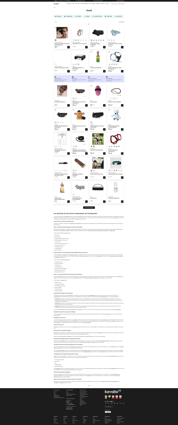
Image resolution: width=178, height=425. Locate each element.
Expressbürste (93, 198)
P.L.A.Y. (73, 124)
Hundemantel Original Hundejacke (95, 44)
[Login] (121, 3)
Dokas (82, 336)
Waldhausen (57, 100)
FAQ (67, 391)
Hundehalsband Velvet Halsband (115, 174)
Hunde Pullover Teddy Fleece (96, 174)
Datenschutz (82, 401)
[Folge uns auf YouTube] (111, 401)
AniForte (93, 342)
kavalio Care (82, 397)
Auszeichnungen (56, 396)
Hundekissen (62, 306)
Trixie (76, 309)
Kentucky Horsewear (108, 420)
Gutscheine (93, 3)
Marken (102, 3)
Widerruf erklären (69, 395)
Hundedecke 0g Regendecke (96, 150)
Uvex (64, 421)
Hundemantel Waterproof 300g (61, 67)
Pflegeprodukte (112, 230)
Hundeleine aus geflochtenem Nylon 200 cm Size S (61, 175)
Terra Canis (65, 322)
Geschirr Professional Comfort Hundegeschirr (114, 68)
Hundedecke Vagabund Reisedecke (77, 175)
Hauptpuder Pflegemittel (113, 198)
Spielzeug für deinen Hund (112, 356)
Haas (91, 100)
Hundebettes (106, 300)
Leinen (72, 230)
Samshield (55, 419)
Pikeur (55, 418)
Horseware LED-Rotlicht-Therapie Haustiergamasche (62, 44)
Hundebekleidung (88, 351)
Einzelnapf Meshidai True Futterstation (78, 68)
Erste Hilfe (88, 375)
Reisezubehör (62, 382)
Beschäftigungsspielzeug (59, 366)
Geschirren (67, 230)
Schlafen (70, 295)
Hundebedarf (115, 217)
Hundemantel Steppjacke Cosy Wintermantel (61, 127)
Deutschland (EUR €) (108, 406)
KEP (64, 419)
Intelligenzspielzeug (58, 364)
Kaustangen (69, 336)
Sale (105, 3)
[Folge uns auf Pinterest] (112, 401)
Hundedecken (61, 303)
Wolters (74, 66)
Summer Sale (69, 3)
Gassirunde (73, 346)
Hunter (56, 229)
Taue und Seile (57, 361)
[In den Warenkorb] (68, 47)
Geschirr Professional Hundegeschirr (113, 151)
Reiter (79, 3)
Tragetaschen (114, 381)
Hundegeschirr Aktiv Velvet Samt (79, 43)
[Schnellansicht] (86, 47)
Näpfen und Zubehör (87, 322)
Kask (64, 420)
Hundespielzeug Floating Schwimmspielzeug (113, 127)
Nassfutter (113, 321)
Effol (91, 66)
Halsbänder (122, 346)
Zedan (94, 421)
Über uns (55, 391)
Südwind (84, 419)
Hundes (65, 254)
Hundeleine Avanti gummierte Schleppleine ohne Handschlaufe (79, 151)
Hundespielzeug (105, 230)
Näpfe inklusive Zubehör (92, 230)
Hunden (68, 229)
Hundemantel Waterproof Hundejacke (60, 151)
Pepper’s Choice (88, 336)
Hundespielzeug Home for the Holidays (79, 127)
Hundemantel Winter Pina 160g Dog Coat (115, 44)
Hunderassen (92, 300)
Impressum (81, 400)
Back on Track (107, 421)
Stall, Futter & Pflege (84, 3)
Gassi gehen (113, 346)
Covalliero (84, 420)
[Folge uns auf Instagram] (107, 401)
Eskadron (118, 420)
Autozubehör (56, 382)
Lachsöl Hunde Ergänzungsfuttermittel (60, 199)
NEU (73, 3)
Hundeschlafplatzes (103, 296)
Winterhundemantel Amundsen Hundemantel (97, 127)
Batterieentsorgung (83, 402)
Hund (89, 3)
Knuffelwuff (73, 309)
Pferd (76, 3)
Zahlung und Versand (83, 391)
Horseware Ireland (58, 42)
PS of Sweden (119, 419)
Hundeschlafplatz (91, 295)
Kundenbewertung (83, 403)
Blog (108, 3)
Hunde (74, 307)
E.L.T (73, 421)
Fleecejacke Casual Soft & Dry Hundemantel (79, 103)
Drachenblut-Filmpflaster (95, 67)
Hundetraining (67, 216)
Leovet (94, 419)
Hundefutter (107, 314)
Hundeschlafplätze (99, 230)
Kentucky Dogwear (76, 42)
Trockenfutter (58, 322)
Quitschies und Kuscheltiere (59, 359)
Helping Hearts (56, 395)
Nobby (109, 124)
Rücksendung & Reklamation (71, 394)
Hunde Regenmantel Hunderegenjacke (77, 199)
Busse (84, 421)
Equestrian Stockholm (120, 418)
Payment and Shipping (83, 394)
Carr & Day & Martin (96, 420)
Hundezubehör (78, 223)
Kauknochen (56, 332)
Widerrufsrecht (82, 395)
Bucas (106, 418)
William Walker (61, 350)
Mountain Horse (75, 420)
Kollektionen (98, 3)
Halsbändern (63, 230)
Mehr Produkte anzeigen (89, 207)
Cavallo (55, 420)
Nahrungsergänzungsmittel (85, 342)
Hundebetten (74, 300)
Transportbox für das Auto (106, 381)
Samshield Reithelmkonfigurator (59, 397)
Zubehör (121, 350)
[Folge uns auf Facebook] (109, 401)
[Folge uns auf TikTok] (105, 401)
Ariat (54, 421)
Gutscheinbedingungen (84, 396)
